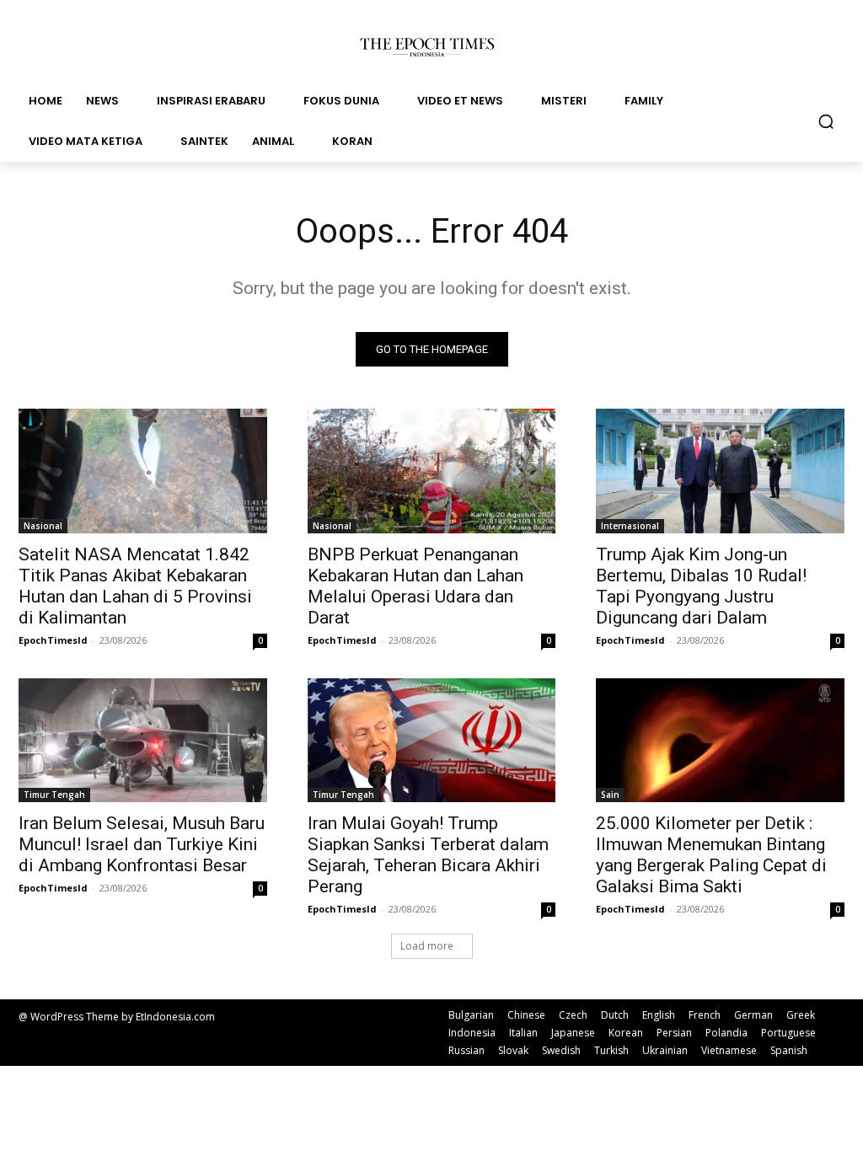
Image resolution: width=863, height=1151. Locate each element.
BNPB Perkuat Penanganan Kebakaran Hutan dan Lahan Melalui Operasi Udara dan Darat (415, 586)
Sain (610, 794)
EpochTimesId (53, 640)
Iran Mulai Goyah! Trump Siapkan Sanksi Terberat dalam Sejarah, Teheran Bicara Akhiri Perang (428, 855)
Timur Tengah (54, 794)
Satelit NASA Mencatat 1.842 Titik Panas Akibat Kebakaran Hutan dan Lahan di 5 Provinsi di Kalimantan (135, 586)
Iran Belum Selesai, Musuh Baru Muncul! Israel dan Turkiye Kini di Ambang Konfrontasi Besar (142, 844)
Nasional (43, 526)
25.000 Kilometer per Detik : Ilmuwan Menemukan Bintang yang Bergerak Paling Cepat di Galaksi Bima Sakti (711, 855)
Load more (426, 946)
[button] (826, 121)
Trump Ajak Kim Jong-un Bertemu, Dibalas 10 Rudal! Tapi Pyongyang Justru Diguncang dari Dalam (701, 586)
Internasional (630, 526)
